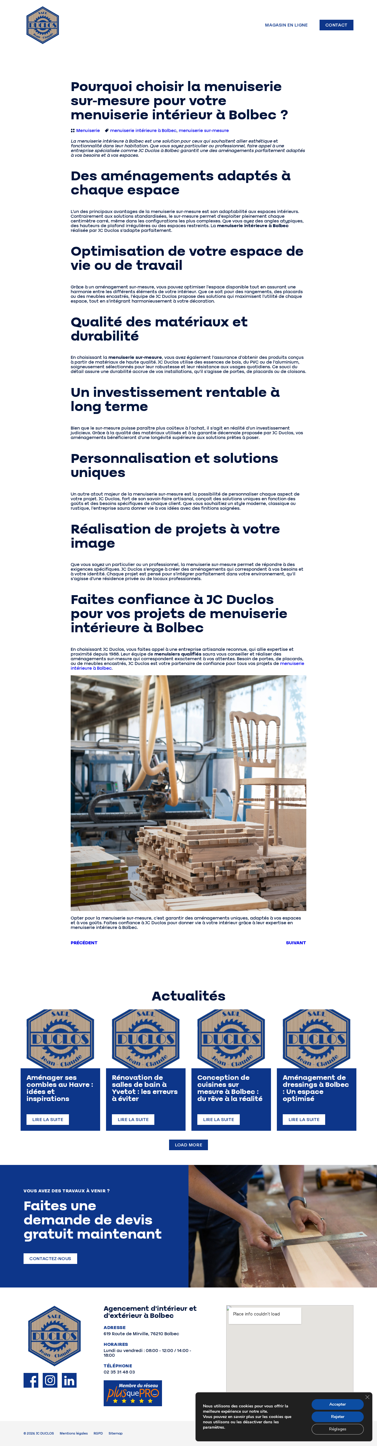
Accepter (337, 1404)
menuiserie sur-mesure (204, 130)
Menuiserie (88, 130)
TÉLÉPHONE (118, 1366)
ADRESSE (114, 1327)
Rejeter (337, 1416)
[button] (188, 1145)
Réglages (337, 1429)
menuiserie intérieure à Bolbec (143, 130)
